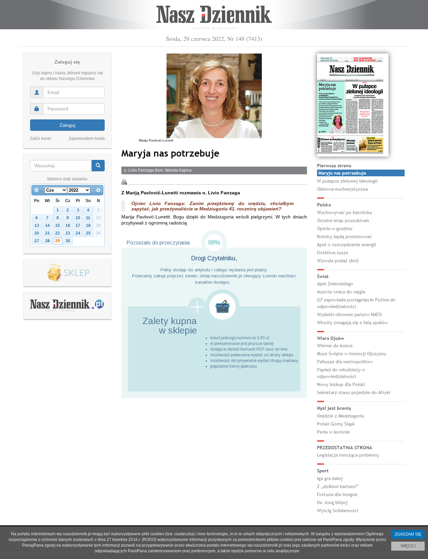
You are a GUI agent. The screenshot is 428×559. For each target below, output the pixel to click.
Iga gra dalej (330, 478)
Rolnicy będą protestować (344, 237)
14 (47, 225)
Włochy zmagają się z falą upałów (352, 322)
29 (57, 241)
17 (78, 225)
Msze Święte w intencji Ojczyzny (351, 354)
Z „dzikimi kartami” (337, 486)
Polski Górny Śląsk (336, 424)
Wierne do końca (334, 346)
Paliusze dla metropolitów (344, 362)
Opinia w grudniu (334, 228)
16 (68, 225)
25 (88, 233)
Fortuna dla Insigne (337, 494)
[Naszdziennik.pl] (67, 305)
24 (78, 233)
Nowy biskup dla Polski (341, 384)
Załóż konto (40, 138)
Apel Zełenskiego (335, 284)
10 (78, 217)
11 (88, 217)
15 (57, 225)
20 (36, 233)
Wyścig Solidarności (337, 510)
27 (36, 241)
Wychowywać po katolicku (344, 212)
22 (57, 233)
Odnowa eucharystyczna (342, 189)
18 (88, 225)
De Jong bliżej (332, 502)
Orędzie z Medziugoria (340, 416)
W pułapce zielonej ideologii (347, 181)
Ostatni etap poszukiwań (343, 220)
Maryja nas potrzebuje (342, 173)
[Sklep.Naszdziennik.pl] (67, 273)
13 (36, 225)
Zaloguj (67, 125)
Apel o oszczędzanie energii (346, 245)
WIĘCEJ (408, 546)
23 (68, 233)
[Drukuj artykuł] (124, 182)
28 (47, 241)
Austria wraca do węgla (341, 292)
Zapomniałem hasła (87, 138)
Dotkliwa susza (332, 253)
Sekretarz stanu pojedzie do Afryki (353, 392)
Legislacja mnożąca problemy (348, 455)
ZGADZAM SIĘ (408, 534)
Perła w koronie (333, 432)
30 (68, 241)
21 (47, 233)
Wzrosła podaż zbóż (338, 261)
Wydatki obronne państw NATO (349, 314)
